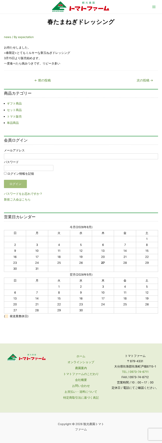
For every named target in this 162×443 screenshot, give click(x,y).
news (7, 37)
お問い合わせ (81, 386)
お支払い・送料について (81, 392)
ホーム (80, 356)
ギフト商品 (14, 103)
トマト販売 (14, 116)
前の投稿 (42, 80)
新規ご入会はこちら (17, 199)
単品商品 (13, 123)
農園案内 (81, 368)
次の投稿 (145, 80)
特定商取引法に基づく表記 (81, 397)
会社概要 (81, 380)
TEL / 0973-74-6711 (135, 372)
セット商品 (14, 110)
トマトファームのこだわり (81, 374)
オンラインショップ (81, 362)
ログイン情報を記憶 (20, 173)
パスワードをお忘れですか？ (23, 194)
